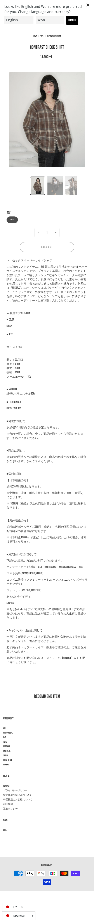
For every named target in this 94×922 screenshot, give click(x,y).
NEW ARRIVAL (8, 733)
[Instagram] (5, 838)
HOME (35, 36)
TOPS (41, 36)
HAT (4, 737)
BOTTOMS (6, 746)
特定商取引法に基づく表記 (17, 795)
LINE (5, 830)
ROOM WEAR (7, 760)
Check (12, 219)
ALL (4, 728)
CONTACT (6, 786)
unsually (49, 865)
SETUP (5, 755)
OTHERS (6, 764)
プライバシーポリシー (15, 790)
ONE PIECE (6, 751)
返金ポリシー (10, 808)
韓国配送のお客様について (17, 799)
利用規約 (8, 804)
